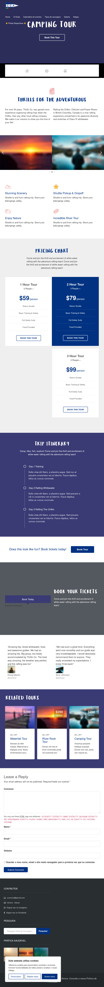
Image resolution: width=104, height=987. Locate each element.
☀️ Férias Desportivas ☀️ (16, 23)
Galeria (67, 17)
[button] (2, 152)
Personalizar (16, 976)
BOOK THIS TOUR (28, 338)
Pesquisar (43, 931)
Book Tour (90, 70)
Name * (7, 826)
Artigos (76, 17)
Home (7, 17)
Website (8, 850)
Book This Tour (52, 37)
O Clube (16, 17)
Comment (9, 788)
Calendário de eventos (32, 17)
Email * (7, 838)
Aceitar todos (49, 976)
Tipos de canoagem (53, 17)
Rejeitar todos (32, 976)
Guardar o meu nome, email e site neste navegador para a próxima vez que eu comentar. (50, 862)
